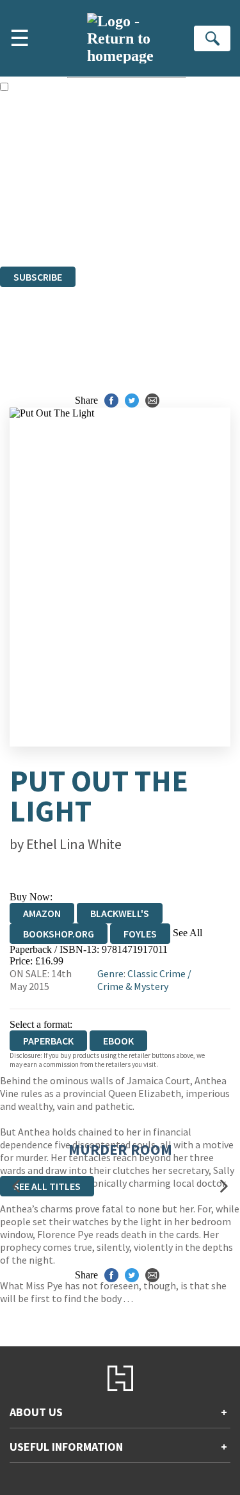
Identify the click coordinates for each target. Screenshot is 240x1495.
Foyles (140, 933)
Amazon (42, 913)
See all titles (47, 1186)
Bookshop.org (58, 933)
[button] (16, 1186)
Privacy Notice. (31, 225)
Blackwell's (119, 913)
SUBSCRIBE (37, 276)
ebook (118, 1040)
